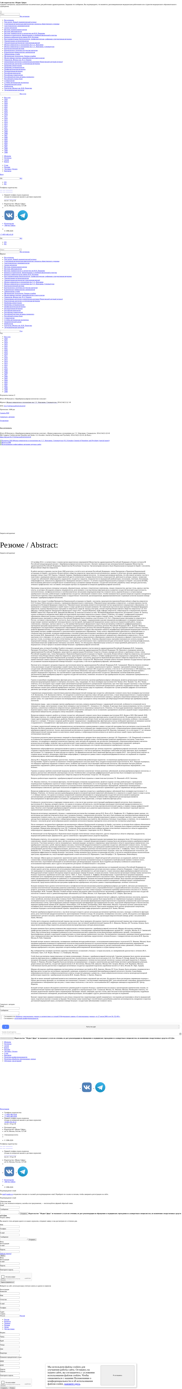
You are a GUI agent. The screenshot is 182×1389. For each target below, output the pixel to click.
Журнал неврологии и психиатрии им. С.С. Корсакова (23, 45)
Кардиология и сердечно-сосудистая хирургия (20, 50)
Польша (7, 1325)
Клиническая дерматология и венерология (19, 52)
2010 (6, 130)
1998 (6, 152)
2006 (6, 137)
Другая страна (9, 1329)
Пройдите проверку (7, 1038)
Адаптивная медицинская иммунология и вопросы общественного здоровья (31, 24)
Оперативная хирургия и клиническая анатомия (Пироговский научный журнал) (33, 62)
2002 (6, 145)
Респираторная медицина (13, 71)
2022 (6, 107)
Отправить (23, 1213)
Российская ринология (12, 73)
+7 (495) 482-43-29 (6, 234)
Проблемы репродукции (13, 65)
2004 (6, 141)
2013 (6, 124)
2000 (6, 149)
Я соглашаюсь (117, 1375)
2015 (6, 120)
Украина (7, 1323)
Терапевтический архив (12, 84)
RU (21, 178)
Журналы (7, 156)
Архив (6, 160)
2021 (6, 109)
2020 (6, 111)
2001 (6, 147)
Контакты (7, 171)
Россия (22, 1316)
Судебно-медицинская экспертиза (16, 82)
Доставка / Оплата (10, 169)
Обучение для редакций (12, 1061)
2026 (6, 99)
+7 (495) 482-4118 (10, 1114)
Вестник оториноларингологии (15, 29)
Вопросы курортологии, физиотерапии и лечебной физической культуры (30, 35)
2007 (6, 135)
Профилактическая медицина (14, 69)
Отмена (12, 1388)
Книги (6, 162)
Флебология (8, 86)
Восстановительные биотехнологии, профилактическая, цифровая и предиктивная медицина (38, 39)
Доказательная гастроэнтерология (16, 41)
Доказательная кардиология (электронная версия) (22, 43)
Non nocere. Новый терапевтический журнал (20, 22)
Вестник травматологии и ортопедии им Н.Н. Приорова (24, 33)
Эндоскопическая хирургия (14, 90)
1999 (6, 150)
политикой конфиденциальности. (26, 1018)
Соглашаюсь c (9, 1018)
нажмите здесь (72, 1383)
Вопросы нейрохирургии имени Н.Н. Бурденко (21, 37)
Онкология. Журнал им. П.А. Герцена (17, 60)
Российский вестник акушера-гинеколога (19, 77)
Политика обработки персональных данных (20, 1059)
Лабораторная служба (12, 54)
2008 (6, 133)
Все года (23, 94)
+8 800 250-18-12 (10, 1122)
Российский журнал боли (13, 79)
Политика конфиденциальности (15, 1057)
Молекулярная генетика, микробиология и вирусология (24, 58)
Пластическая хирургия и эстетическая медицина (22, 64)
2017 (6, 116)
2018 (6, 114)
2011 (5, 128)
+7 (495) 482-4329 (10, 1116)
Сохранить (4, 1388)
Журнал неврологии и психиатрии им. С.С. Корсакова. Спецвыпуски (29, 46)
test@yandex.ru (7, 1194)
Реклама (7, 167)
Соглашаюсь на (9, 1016)
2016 (6, 118)
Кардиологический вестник (14, 48)
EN (5, 182)
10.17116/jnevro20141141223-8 (14, 406)
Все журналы (24, 16)
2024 (6, 103)
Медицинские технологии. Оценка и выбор (20, 56)
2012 (6, 126)
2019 (6, 113)
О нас (6, 165)
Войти (3, 1256)
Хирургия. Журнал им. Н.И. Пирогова (18, 88)
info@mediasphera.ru (11, 207)
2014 (6, 122)
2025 (6, 101)
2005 (6, 139)
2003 (6, 143)
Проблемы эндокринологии (14, 67)
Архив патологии (10, 28)
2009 (6, 131)
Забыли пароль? (5, 1254)
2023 (6, 105)
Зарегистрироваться (7, 1282)
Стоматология (9, 81)
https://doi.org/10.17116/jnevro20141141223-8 (15, 437)
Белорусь (7, 1321)
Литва (6, 1327)
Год (21, 331)
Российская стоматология (13, 75)
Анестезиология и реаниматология (16, 26)
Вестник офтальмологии (13, 31)
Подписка (7, 158)
